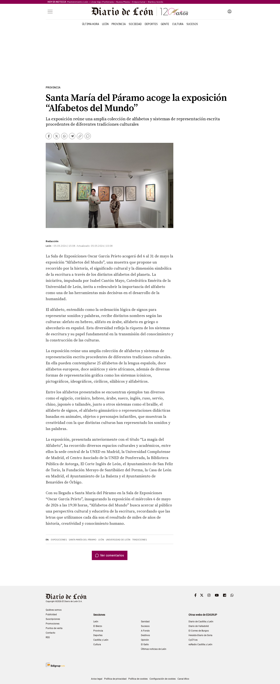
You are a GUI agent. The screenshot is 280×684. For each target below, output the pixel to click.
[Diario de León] (140, 11)
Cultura (177, 24)
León (105, 24)
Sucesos (192, 24)
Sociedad (135, 24)
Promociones (52, 623)
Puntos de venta (54, 628)
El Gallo (145, 644)
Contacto (50, 632)
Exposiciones (59, 539)
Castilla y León (100, 640)
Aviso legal (96, 679)
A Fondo (145, 630)
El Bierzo (97, 626)
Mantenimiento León (77, 1)
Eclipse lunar (139, 1)
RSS (48, 637)
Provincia (119, 24)
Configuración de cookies (163, 679)
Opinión (145, 640)
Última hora (90, 24)
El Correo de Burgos (199, 630)
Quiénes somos (54, 610)
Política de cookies (138, 679)
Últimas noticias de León (153, 649)
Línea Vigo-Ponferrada (102, 1)
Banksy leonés (155, 1)
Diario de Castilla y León (201, 621)
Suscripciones (53, 619)
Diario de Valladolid (199, 626)
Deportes (151, 24)
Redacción (52, 241)
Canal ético (183, 679)
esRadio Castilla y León (200, 644)
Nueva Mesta (123, 1)
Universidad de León (118, 539)
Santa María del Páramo (82, 539)
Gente (165, 24)
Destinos (145, 635)
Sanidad (145, 621)
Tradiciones (139, 539)
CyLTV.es (193, 640)
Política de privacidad (115, 679)
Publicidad (51, 614)
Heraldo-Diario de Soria (200, 635)
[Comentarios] (88, 136)
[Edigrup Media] (55, 664)
